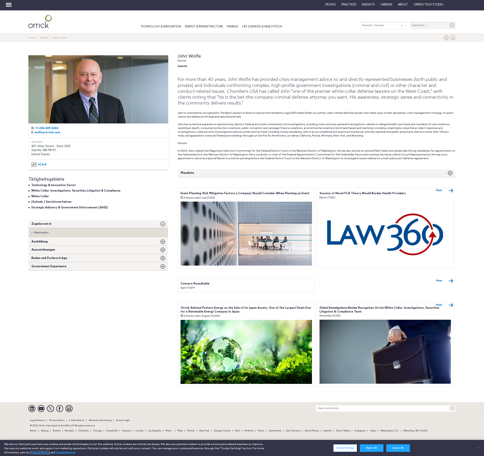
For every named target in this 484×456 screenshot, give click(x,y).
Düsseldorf (112, 430)
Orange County (222, 430)
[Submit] (452, 25)
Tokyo (373, 430)
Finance (232, 26)
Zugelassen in (41, 224)
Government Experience (48, 266)
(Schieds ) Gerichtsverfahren (51, 202)
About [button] (403, 4)
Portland (248, 430)
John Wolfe (189, 56)
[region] (242, 448)
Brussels (69, 430)
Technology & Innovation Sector (53, 185)
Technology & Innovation (160, 26)
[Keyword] (452, 408)
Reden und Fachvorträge (49, 258)
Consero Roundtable (195, 283)
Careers (386, 4)
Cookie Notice (76, 420)
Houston (126, 430)
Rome (261, 430)
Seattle (327, 430)
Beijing (45, 430)
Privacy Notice (57, 420)
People (330, 4)
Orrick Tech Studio (428, 4)
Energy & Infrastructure (204, 26)
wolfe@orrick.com (47, 132)
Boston (56, 430)
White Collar (40, 196)
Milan (180, 430)
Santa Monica (312, 430)
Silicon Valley (343, 430)
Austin (33, 430)
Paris (237, 430)
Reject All (371, 448)
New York (204, 430)
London (139, 430)
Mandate (187, 173)
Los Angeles (154, 430)
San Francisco (293, 430)
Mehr (439, 190)
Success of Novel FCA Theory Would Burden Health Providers (363, 193)
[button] (446, 39)
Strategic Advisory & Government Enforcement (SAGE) (69, 207)
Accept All (397, 448)
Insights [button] (368, 4)
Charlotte (83, 430)
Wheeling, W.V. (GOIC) (415, 430)
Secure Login (123, 420)
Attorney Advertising (100, 420)
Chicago (97, 430)
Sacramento (275, 430)
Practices (348, 4)
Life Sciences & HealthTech (262, 26)
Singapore (359, 430)
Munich (191, 430)
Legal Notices (37, 420)
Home (31, 38)
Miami (168, 430)
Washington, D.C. (390, 430)
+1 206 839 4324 (46, 128)
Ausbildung (39, 241)
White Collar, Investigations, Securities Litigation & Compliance (75, 191)
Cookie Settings (345, 448)
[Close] (478, 447)
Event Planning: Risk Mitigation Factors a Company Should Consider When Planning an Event (245, 193)
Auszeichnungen (43, 250)
